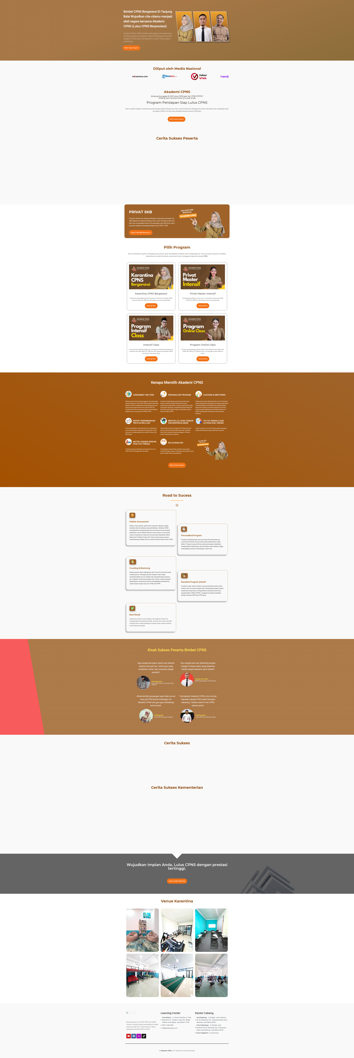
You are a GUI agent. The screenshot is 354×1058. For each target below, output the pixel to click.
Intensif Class (151, 344)
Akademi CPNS (166, 1051)
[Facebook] (133, 1036)
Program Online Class (203, 344)
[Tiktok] (144, 1036)
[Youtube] (128, 1036)
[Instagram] (138, 1036)
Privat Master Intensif (203, 293)
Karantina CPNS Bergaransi (151, 293)
